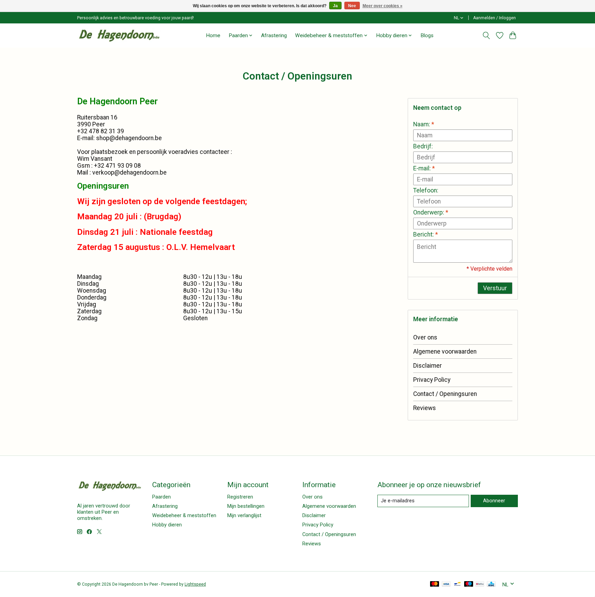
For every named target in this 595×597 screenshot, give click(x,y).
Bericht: (425, 234)
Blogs (427, 35)
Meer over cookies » (383, 5)
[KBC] (491, 584)
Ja (335, 5)
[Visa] (446, 584)
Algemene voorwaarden (445, 351)
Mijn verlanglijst (244, 515)
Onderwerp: (430, 212)
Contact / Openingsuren (445, 393)
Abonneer (494, 501)
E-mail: (424, 168)
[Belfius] (480, 584)
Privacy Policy (431, 379)
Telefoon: (425, 190)
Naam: (423, 124)
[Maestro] (468, 584)
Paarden (161, 497)
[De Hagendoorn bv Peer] (119, 35)
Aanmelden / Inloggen (494, 17)
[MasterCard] (434, 584)
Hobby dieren (167, 525)
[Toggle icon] (486, 35)
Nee (352, 5)
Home (213, 35)
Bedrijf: (423, 146)
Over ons (425, 337)
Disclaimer (427, 365)
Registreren (240, 497)
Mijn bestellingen (245, 506)
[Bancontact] (457, 584)
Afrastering (274, 35)
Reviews (424, 408)
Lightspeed (195, 584)
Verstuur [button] (495, 288)
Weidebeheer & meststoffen (184, 515)
